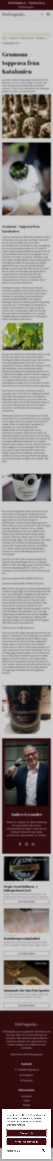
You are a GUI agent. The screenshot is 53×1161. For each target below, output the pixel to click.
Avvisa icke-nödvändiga (26, 1141)
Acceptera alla (26, 1132)
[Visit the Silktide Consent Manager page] (43, 1151)
